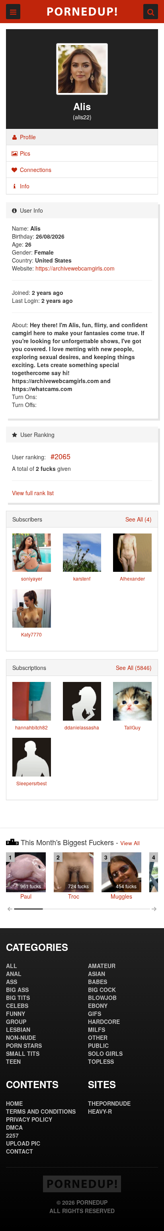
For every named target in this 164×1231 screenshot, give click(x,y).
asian (96, 974)
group (16, 1022)
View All (130, 843)
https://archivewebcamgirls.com (75, 268)
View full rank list (33, 493)
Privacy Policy (29, 1119)
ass (11, 982)
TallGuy (132, 727)
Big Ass (17, 990)
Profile (27, 137)
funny (15, 1014)
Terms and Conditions (41, 1111)
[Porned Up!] (82, 11)
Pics (24, 153)
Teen (13, 1061)
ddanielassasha (81, 727)
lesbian (18, 1029)
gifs (94, 1014)
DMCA (14, 1127)
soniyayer (31, 578)
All (11, 966)
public (98, 1045)
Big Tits (18, 998)
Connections (34, 170)
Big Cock (102, 990)
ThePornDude (109, 1103)
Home (14, 1103)
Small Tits (22, 1053)
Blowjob (102, 998)
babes (97, 982)
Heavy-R (100, 1111)
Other (97, 1037)
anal (13, 974)
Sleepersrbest (31, 783)
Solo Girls (105, 1053)
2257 (12, 1135)
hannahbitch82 (31, 727)
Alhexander (132, 578)
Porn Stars (24, 1045)
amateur (101, 966)
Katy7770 (31, 634)
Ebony (97, 1006)
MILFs (96, 1029)
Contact (19, 1151)
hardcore (104, 1022)
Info (23, 186)
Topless (101, 1061)
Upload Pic (23, 1143)
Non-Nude (21, 1037)
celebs (17, 1006)
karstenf (81, 578)
